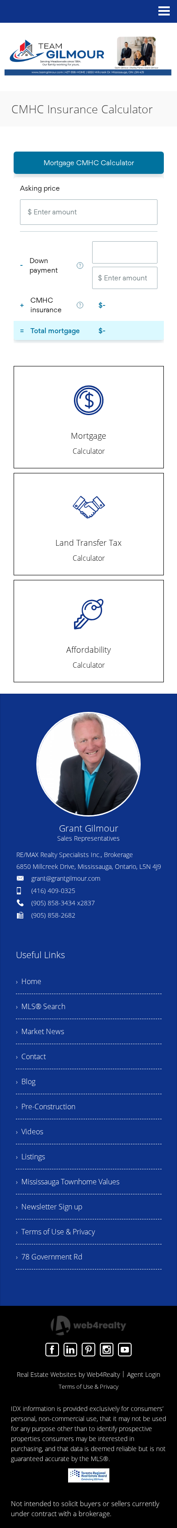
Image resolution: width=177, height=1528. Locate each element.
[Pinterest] (88, 1349)
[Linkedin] (70, 1349)
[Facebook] (52, 1349)
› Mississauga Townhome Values (67, 1182)
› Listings (30, 1157)
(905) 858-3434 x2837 (63, 903)
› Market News (40, 1031)
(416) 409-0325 (53, 890)
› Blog (25, 1081)
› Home (28, 981)
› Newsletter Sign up (49, 1207)
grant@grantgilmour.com (65, 878)
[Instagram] (106, 1349)
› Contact (31, 1056)
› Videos (29, 1132)
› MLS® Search (40, 1006)
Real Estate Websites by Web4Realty (68, 1374)
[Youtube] (125, 1349)
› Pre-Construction (45, 1107)
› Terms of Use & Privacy (55, 1232)
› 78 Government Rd (49, 1257)
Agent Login (143, 1374)
